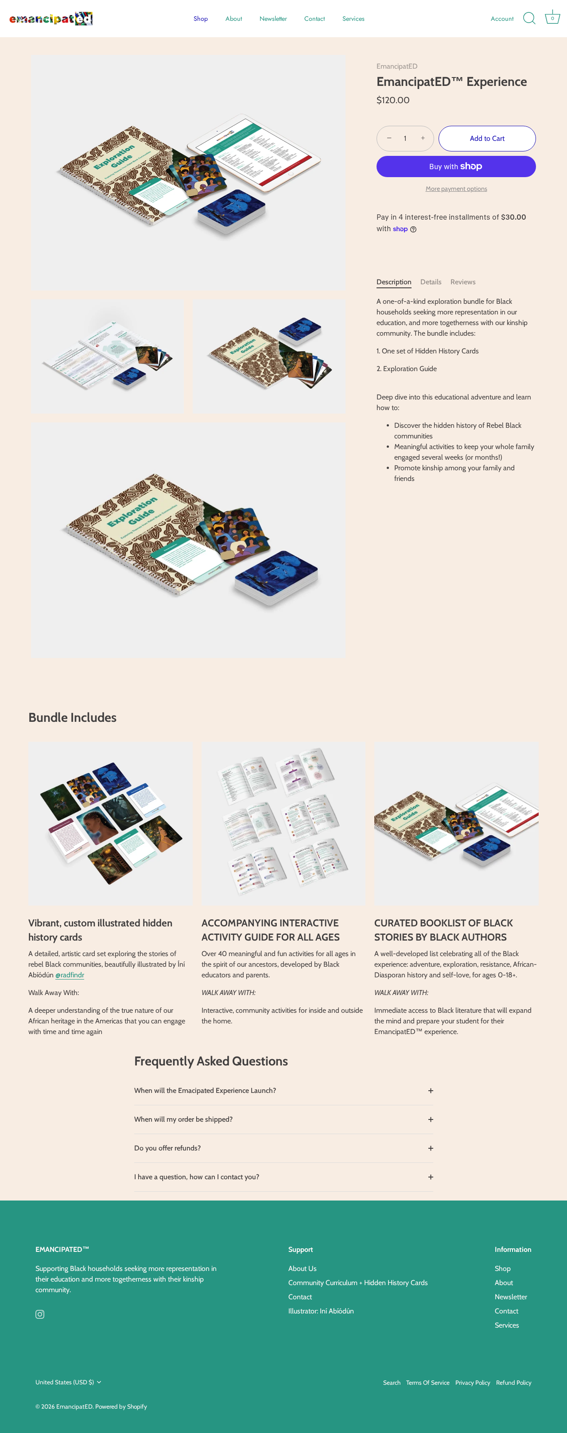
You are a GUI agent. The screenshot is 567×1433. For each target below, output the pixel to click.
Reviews (463, 282)
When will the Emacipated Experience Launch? (205, 1090)
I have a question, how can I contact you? (196, 1177)
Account (502, 18)
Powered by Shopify (121, 1406)
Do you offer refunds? (167, 1148)
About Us (302, 1268)
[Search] (529, 18)
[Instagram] (39, 1313)
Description (394, 282)
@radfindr (69, 975)
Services (353, 18)
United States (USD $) (64, 1382)
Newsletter (273, 18)
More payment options (456, 189)
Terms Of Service (428, 1382)
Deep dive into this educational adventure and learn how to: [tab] (455, 390)
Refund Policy (514, 1382)
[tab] (398, 282)
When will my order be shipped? (183, 1119)
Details (431, 282)
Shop (201, 18)
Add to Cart (487, 138)
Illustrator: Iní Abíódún (321, 1311)
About (233, 18)
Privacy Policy (472, 1382)
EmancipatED (397, 66)
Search (391, 1382)
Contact (314, 18)
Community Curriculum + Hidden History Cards (358, 1282)
